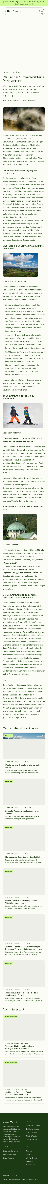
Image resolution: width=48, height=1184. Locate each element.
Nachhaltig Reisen (32, 1129)
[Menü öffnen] (41, 11)
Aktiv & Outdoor (31, 1132)
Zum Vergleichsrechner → (24, 4)
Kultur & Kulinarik (32, 1139)
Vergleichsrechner (9, 1154)
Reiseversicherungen (10, 1151)
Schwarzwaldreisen (22, 299)
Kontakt (28, 1154)
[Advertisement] (24, 40)
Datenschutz (30, 1165)
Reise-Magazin (8, 1158)
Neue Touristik (14, 11)
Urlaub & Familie (31, 1136)
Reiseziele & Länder (12, 72)
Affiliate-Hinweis (31, 1158)
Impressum (30, 1161)
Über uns (29, 1151)
